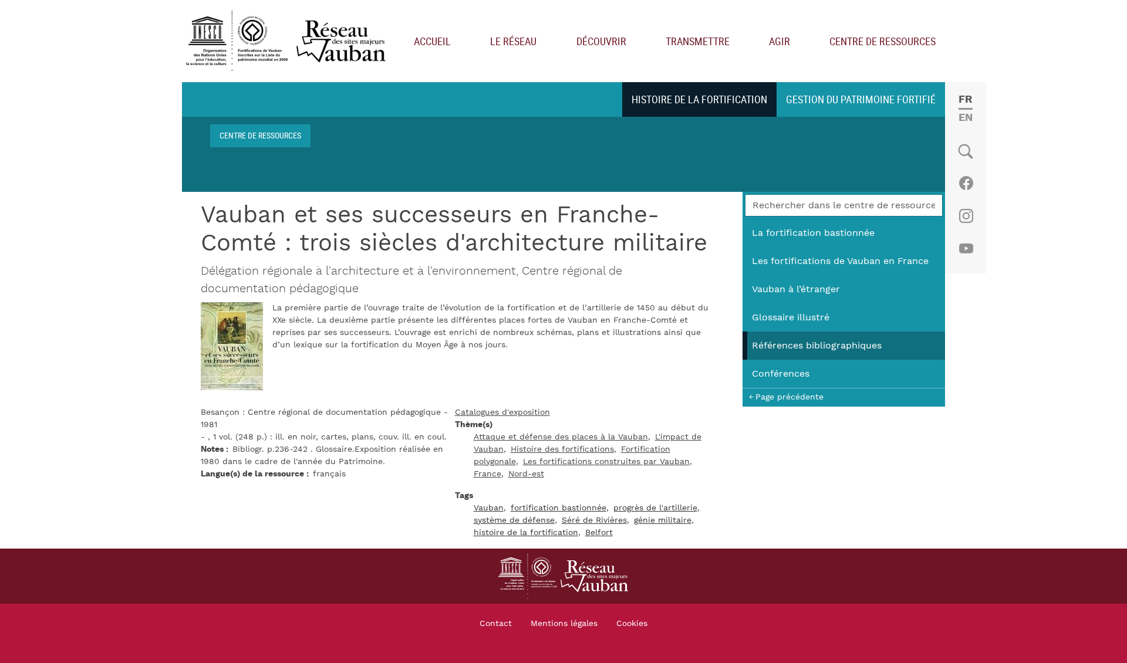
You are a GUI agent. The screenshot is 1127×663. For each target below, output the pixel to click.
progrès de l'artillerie (655, 508)
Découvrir (601, 41)
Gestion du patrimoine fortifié (861, 99)
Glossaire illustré (790, 317)
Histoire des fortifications (562, 449)
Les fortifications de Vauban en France (840, 261)
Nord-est (526, 474)
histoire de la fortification (526, 533)
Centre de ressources (882, 41)
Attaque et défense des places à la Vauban (561, 437)
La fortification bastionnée (813, 233)
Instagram (966, 216)
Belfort (599, 533)
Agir (779, 41)
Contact (496, 624)
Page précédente (789, 397)
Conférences (780, 373)
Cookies (631, 624)
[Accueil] (288, 41)
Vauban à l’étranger (796, 289)
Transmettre (698, 41)
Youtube (966, 249)
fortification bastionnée (558, 508)
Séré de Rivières (594, 520)
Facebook (966, 183)
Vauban (489, 508)
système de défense (514, 520)
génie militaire (662, 520)
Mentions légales (564, 624)
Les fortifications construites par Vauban (606, 462)
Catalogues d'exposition (502, 412)
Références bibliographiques (817, 345)
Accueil (432, 41)
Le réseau (513, 41)
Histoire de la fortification (699, 99)
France (487, 474)
